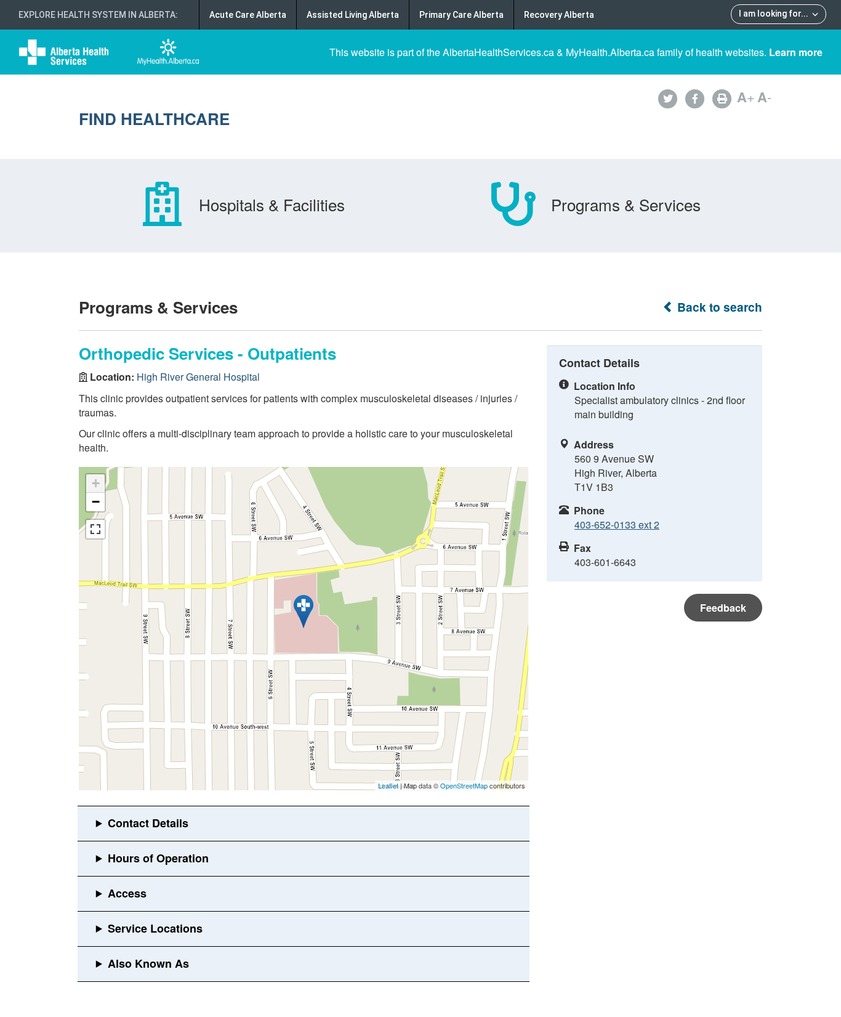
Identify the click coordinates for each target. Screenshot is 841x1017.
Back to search (718, 307)
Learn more (796, 52)
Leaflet (388, 785)
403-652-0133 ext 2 (616, 524)
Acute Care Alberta (247, 15)
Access (127, 893)
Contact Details (148, 823)
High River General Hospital (198, 377)
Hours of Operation (158, 858)
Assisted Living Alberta (353, 15)
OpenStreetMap (464, 785)
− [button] (96, 501)
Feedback (723, 608)
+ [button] (96, 483)
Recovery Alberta (559, 15)
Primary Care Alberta (461, 15)
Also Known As (148, 963)
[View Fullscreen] (95, 529)
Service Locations (155, 928)
